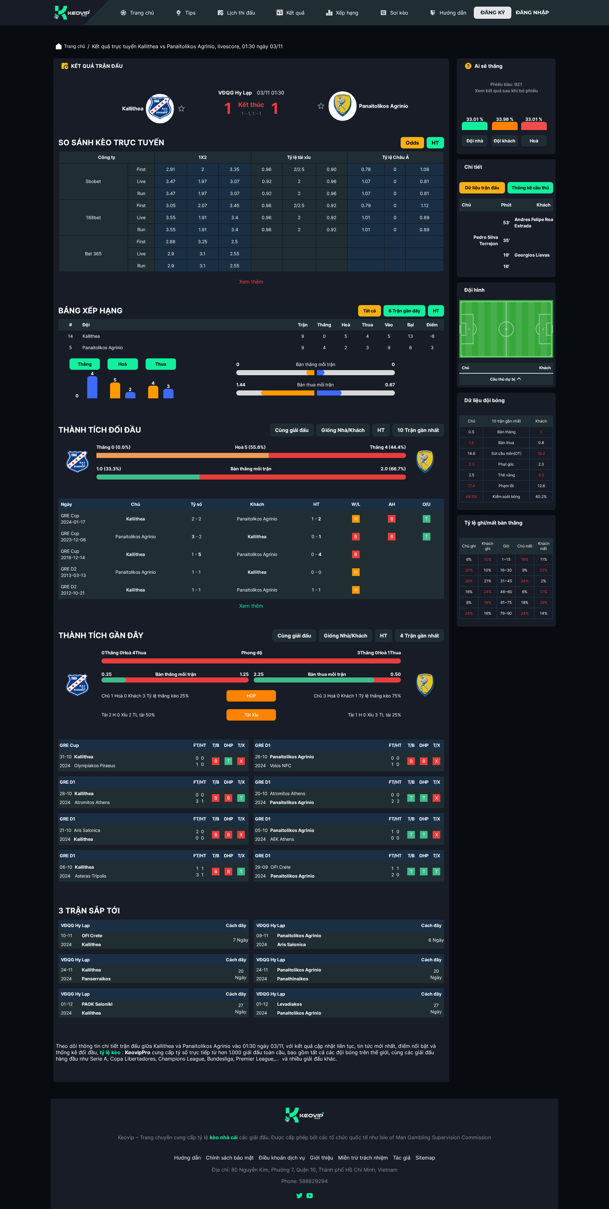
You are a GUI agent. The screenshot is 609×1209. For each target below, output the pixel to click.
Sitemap (425, 1157)
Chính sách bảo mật (230, 1157)
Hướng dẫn (187, 1157)
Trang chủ (74, 46)
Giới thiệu (321, 1157)
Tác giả (401, 1157)
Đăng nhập (532, 13)
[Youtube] (309, 1196)
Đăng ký (493, 13)
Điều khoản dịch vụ (282, 1157)
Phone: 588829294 (304, 1181)
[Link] (72, 12)
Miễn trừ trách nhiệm (363, 1157)
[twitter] (299, 1196)
